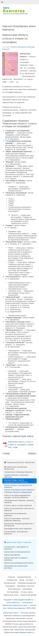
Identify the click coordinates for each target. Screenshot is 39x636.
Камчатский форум (12, 554)
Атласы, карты (27, 592)
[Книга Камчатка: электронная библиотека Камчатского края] (15, 10)
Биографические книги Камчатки (18, 528)
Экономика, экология (25, 586)
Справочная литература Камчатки (18, 472)
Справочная (12, 580)
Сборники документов (27, 583)
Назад (7, 453)
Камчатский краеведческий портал (18, 563)
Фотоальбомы (13, 592)
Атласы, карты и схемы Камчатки (18, 505)
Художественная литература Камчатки (16, 476)
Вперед (31, 453)
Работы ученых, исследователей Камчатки (18, 486)
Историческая (10, 583)
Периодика (10, 586)
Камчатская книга (11, 595)
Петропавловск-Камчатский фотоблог (15, 567)
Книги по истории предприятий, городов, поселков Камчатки (17, 496)
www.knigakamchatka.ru (23, 599)
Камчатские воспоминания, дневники (15, 514)
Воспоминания (14, 589)
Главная (11, 577)
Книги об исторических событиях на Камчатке (19, 509)
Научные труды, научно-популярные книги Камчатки (16, 481)
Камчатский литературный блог (17, 552)
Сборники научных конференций (18, 492)
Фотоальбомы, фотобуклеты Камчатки (16, 532)
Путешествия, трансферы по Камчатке (16, 547)
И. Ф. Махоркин (11, 139)
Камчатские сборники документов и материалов (19, 524)
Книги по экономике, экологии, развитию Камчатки (17, 519)
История (29, 580)
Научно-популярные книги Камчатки (19, 489)
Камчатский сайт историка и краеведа (16, 558)
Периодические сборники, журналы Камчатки (19, 501)
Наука (21, 580)
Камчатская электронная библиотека (15, 468)
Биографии (27, 589)
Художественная (24, 577)
